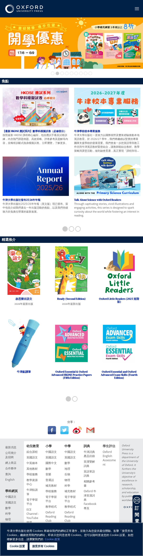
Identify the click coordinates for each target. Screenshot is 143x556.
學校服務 (32, 474)
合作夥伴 (10, 468)
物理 (8, 519)
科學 (8, 513)
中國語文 (10, 497)
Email (90, 430)
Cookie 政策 (52, 539)
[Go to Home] (24, 8)
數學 (8, 508)
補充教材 (51, 485)
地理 (67, 469)
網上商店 (10, 463)
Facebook (52, 430)
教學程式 (51, 507)
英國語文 (10, 502)
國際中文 (51, 463)
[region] (71, 539)
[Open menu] (136, 8)
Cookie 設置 (17, 546)
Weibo (77, 430)
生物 (67, 474)
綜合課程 (32, 452)
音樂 (48, 474)
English (10, 480)
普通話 (50, 480)
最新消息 (10, 447)
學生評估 (109, 446)
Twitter (64, 430)
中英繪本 (32, 463)
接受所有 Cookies (43, 546)
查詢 (8, 474)
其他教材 (32, 469)
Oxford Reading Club (51, 516)
